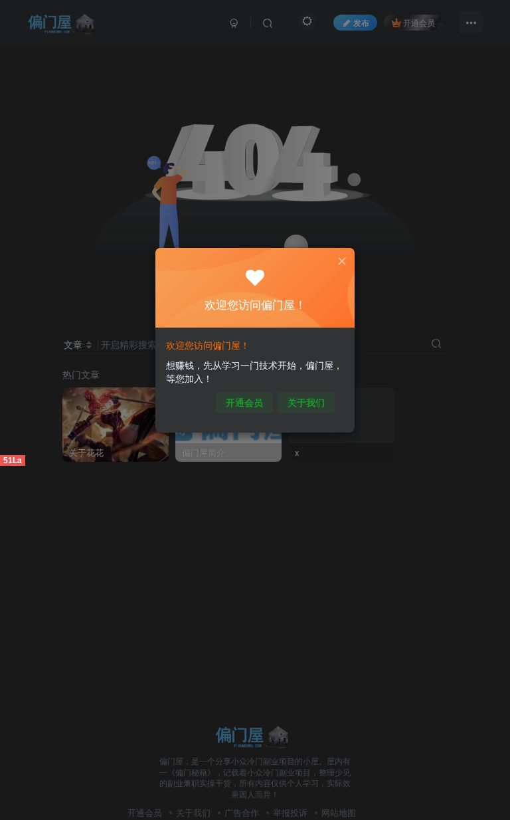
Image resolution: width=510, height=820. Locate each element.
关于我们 (306, 402)
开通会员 (244, 402)
